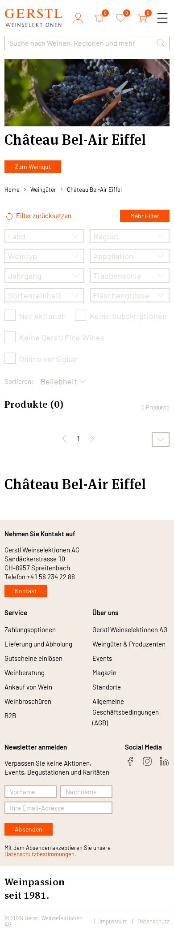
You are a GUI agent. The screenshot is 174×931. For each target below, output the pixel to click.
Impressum (113, 921)
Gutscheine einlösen (33, 658)
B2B (10, 715)
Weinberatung (24, 672)
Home (12, 189)
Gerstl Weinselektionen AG (129, 629)
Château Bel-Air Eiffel (94, 189)
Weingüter (43, 189)
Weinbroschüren (27, 701)
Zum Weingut (33, 166)
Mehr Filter (144, 216)
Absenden (28, 829)
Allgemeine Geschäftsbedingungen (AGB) (125, 712)
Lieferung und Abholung (38, 644)
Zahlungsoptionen (30, 629)
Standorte (106, 687)
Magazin (104, 672)
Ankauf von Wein (28, 687)
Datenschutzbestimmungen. (40, 854)
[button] (161, 43)
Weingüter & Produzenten (129, 644)
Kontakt (26, 591)
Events (102, 658)
